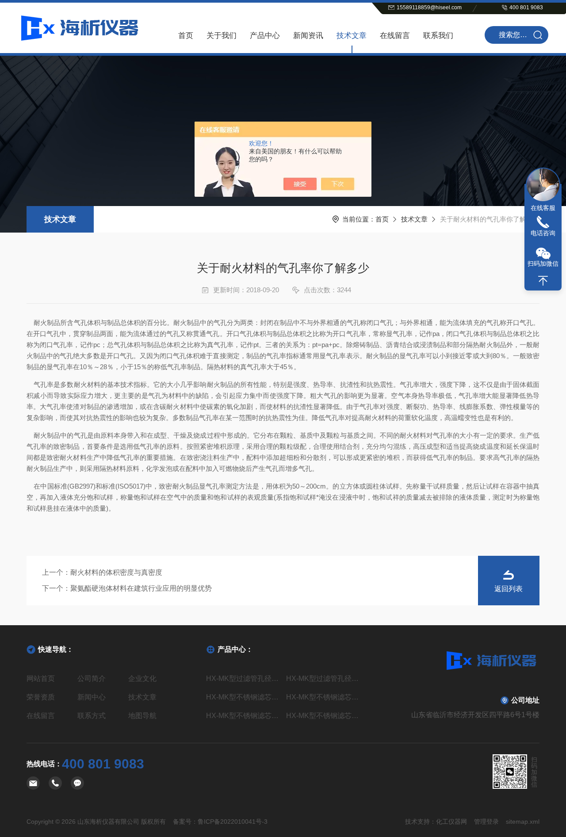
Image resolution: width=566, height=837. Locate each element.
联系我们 (438, 35)
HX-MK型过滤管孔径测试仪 (243, 678)
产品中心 (265, 35)
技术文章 (352, 35)
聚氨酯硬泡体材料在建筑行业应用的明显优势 (141, 588)
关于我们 (222, 35)
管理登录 (486, 821)
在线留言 (395, 35)
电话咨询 (543, 233)
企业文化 (142, 678)
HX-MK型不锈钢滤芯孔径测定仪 (243, 697)
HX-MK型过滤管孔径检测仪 (323, 678)
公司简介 (91, 678)
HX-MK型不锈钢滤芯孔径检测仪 (243, 715)
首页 (185, 35)
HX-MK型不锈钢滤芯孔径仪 (323, 715)
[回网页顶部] (543, 281)
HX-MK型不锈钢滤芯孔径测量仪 (323, 697)
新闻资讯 (308, 35)
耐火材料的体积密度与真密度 (116, 572)
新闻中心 (91, 697)
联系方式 (91, 715)
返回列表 (508, 588)
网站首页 (41, 678)
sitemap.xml (522, 821)
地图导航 (142, 715)
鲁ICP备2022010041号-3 (233, 821)
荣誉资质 (41, 697)
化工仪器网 (451, 821)
